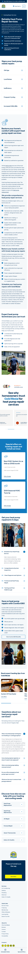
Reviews (4, 927)
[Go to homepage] (3, 6)
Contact (4, 931)
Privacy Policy (5, 933)
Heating (4, 890)
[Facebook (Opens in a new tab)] (3, 946)
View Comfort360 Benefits (13, 636)
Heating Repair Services (10, 15)
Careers (4, 929)
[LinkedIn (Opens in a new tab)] (14, 946)
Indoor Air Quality (6, 897)
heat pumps (8, 165)
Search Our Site (5, 916)
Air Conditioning (6, 888)
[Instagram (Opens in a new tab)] (8, 946)
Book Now (13, 876)
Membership (5, 910)
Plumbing (4, 892)
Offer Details (7, 476)
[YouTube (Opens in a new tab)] (11, 946)
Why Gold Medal (6, 925)
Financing (4, 907)
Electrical (4, 894)
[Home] (13, 854)
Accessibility (5, 936)
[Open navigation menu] (23, 6)
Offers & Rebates (6, 912)
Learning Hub (5, 914)
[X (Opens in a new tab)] (5, 946)
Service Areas (5, 905)
